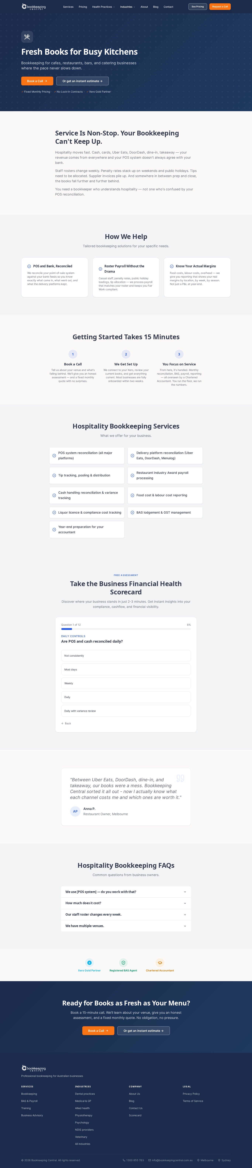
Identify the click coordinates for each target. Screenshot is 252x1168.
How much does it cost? (83, 903)
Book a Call (35, 81)
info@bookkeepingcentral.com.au (172, 1160)
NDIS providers (84, 1129)
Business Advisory (32, 1115)
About (144, 6)
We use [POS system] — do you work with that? (100, 892)
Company (135, 1086)
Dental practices (85, 1093)
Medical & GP (83, 1100)
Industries (126, 6)
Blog (155, 6)
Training (26, 1108)
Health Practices (102, 6)
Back (68, 723)
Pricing (83, 6)
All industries (82, 1143)
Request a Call (220, 6)
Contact (168, 6)
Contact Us (135, 1108)
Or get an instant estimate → (83, 81)
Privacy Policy (191, 1093)
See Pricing (198, 6)
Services (68, 6)
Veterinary (81, 1136)
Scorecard (135, 1115)
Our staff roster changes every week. (93, 914)
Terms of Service (193, 1100)
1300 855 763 (135, 1160)
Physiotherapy (83, 1115)
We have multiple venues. (84, 926)
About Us (134, 1093)
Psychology (82, 1122)
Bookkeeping (29, 1093)
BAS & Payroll (29, 1100)
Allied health (82, 1108)
